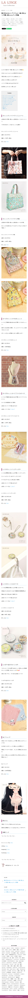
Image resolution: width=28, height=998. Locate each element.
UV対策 (16, 956)
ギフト (20, 20)
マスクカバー (22, 985)
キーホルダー (9, 967)
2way (17, 961)
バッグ (3, 18)
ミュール (22, 990)
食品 (18, 990)
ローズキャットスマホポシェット (9, 98)
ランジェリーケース (14, 983)
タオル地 (13, 972)
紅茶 (21, 970)
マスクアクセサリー (11, 961)
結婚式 (15, 980)
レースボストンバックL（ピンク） (11, 936)
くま (15, 964)
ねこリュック (5, 105)
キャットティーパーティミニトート (9, 95)
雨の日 (23, 957)
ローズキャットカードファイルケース (9, 100)
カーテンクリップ (11, 977)
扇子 (21, 982)
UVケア (16, 957)
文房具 (8, 956)
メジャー (8, 983)
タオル (20, 18)
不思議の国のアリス (12, 954)
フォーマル (11, 975)
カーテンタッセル (5, 988)
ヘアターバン (16, 985)
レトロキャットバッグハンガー (8, 101)
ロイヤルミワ (22, 959)
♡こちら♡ (12, 409)
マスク (3, 959)
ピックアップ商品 (9, 10)
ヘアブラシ (12, 982)
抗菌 (14, 965)
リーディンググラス (5, 978)
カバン (16, 20)
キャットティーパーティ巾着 (8, 97)
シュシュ (3, 972)
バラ (17, 18)
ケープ (11, 988)
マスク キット (12, 969)
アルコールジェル (5, 982)
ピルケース (14, 23)
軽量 (17, 949)
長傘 (21, 965)
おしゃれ (12, 18)
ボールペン (4, 970)
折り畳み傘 (9, 972)
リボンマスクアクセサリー (9, 928)
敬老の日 (17, 977)
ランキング (23, 951)
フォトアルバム (21, 988)
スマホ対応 (4, 961)
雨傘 (8, 965)
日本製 (21, 22)
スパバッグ (22, 983)
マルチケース (19, 972)
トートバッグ (16, 959)
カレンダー (4, 980)
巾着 (9, 23)
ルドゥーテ (17, 951)
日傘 (17, 969)
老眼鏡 (12, 978)
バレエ (12, 956)
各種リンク (5, 108)
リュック (11, 964)
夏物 (18, 970)
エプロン (14, 990)
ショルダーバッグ (13, 25)
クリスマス (10, 985)
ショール (15, 988)
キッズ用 (9, 970)
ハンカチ (3, 20)
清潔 (17, 965)
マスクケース (22, 969)
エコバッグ (20, 954)
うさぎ (6, 954)
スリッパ (3, 962)
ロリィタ (3, 967)
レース (12, 20)
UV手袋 (19, 962)
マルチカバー (4, 985)
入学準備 (3, 983)
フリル (17, 22)
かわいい (7, 18)
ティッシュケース (5, 964)
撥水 (13, 957)
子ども (10, 990)
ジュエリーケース (21, 967)
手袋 (3, 954)
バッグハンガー (20, 23)
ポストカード (4, 977)
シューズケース (5, 990)
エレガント (12, 22)
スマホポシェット (5, 25)
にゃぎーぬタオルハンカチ (7, 104)
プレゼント (4, 22)
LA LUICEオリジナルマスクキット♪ (11, 930)
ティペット (14, 970)
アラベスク (15, 962)
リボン (8, 20)
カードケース (4, 23)
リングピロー (10, 980)
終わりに (4, 107)
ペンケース (4, 965)
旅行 (22, 978)
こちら (7, 141)
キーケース (20, 980)
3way (15, 978)
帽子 (21, 964)
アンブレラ (4, 969)
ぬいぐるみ (21, 961)
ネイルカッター (5, 975)
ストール (16, 982)
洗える (20, 956)
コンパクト (8, 951)
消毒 (18, 978)
